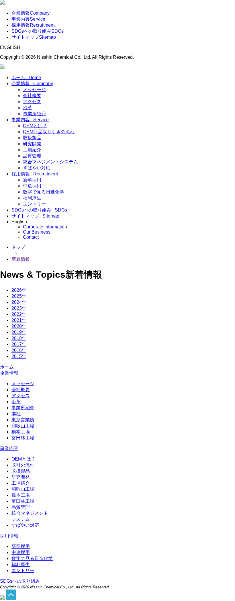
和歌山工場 (22, 425)
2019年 (18, 332)
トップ (18, 247)
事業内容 (28, 19)
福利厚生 (32, 197)
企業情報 (30, 13)
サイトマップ (33, 37)
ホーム (26, 77)
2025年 (18, 296)
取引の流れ (22, 465)
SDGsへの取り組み (37, 31)
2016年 (18, 350)
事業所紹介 (34, 113)
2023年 (18, 308)
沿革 (27, 107)
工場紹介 (32, 149)
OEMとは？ (35, 125)
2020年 (18, 326)
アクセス (32, 101)
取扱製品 (32, 137)
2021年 (18, 320)
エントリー (34, 203)
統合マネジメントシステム (50, 161)
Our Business (36, 232)
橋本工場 (20, 431)
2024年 (18, 302)
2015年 (18, 356)
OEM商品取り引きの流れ (49, 131)
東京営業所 (22, 419)
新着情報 (20, 259)
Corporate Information (45, 226)
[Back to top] (2, 598)
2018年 (18, 338)
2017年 (18, 344)
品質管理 (32, 155)
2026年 (18, 290)
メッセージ (34, 89)
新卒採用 (32, 179)
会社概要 (32, 95)
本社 (16, 413)
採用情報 (32, 25)
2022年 (18, 314)
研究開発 (32, 143)
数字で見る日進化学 (43, 191)
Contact (31, 237)
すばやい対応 (36, 167)
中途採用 (32, 185)
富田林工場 (22, 437)
